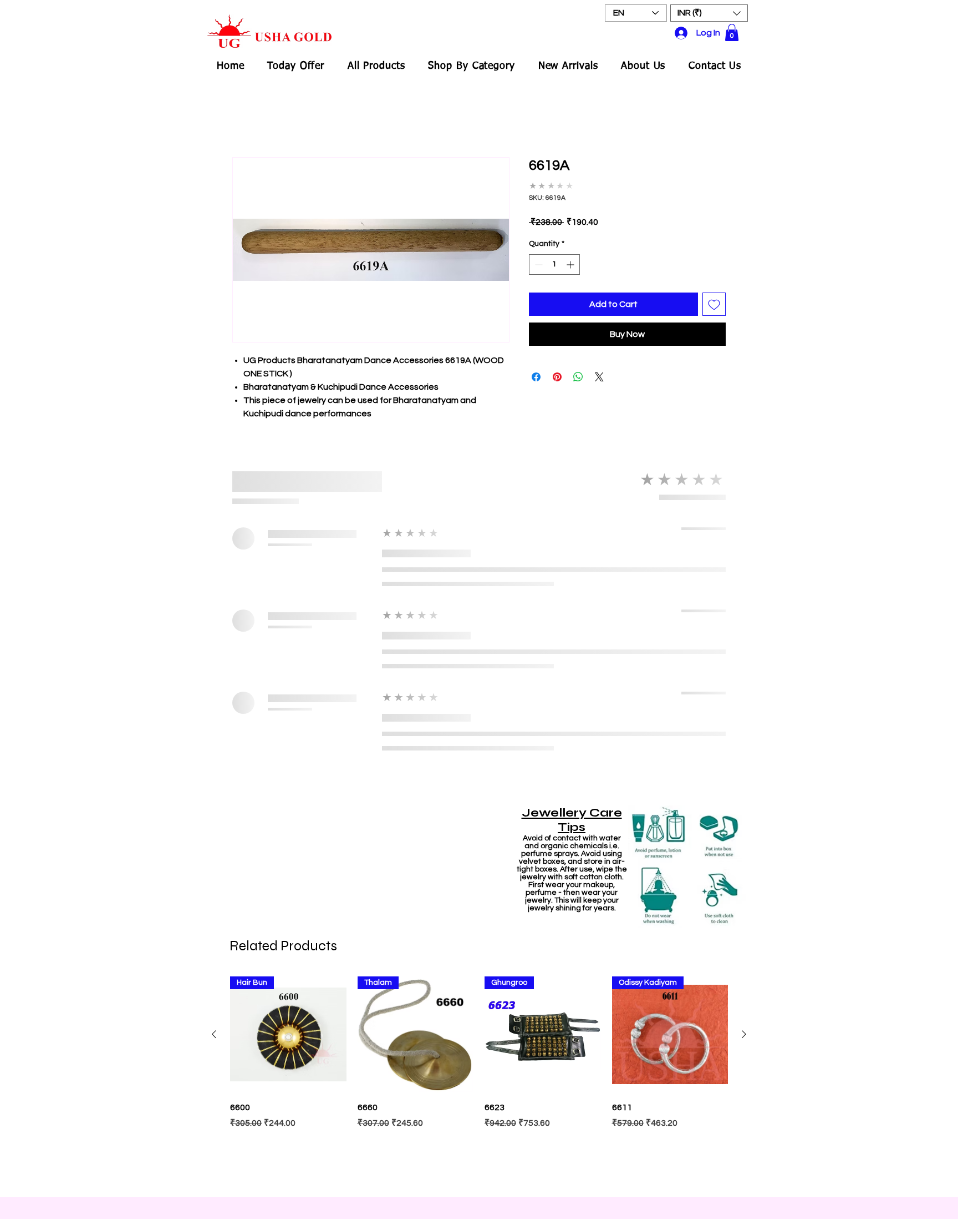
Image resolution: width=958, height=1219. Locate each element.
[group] (479, 722)
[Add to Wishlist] (714, 296)
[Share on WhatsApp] (578, 369)
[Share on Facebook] (536, 369)
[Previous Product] (214, 675)
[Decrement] (537, 256)
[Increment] (571, 256)
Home (244, 118)
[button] (709, 13)
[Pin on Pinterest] (557, 369)
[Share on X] (599, 369)
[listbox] (709, 13)
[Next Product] (744, 675)
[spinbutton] (554, 256)
